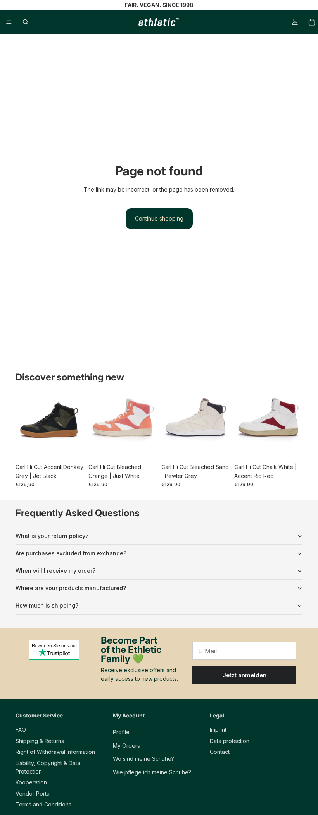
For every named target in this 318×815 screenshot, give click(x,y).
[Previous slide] (24, 425)
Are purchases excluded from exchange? (71, 553)
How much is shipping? (47, 605)
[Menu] (9, 22)
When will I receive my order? (55, 570)
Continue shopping (159, 218)
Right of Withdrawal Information (55, 751)
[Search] (25, 22)
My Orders (126, 745)
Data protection (229, 740)
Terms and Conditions (43, 804)
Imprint (218, 729)
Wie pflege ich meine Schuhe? (152, 772)
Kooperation (31, 782)
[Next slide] (75, 425)
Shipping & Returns (40, 740)
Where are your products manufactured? (71, 588)
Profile (121, 732)
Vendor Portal (33, 793)
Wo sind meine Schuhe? (143, 758)
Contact (220, 751)
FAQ (21, 729)
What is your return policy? (52, 535)
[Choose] (72, 448)
